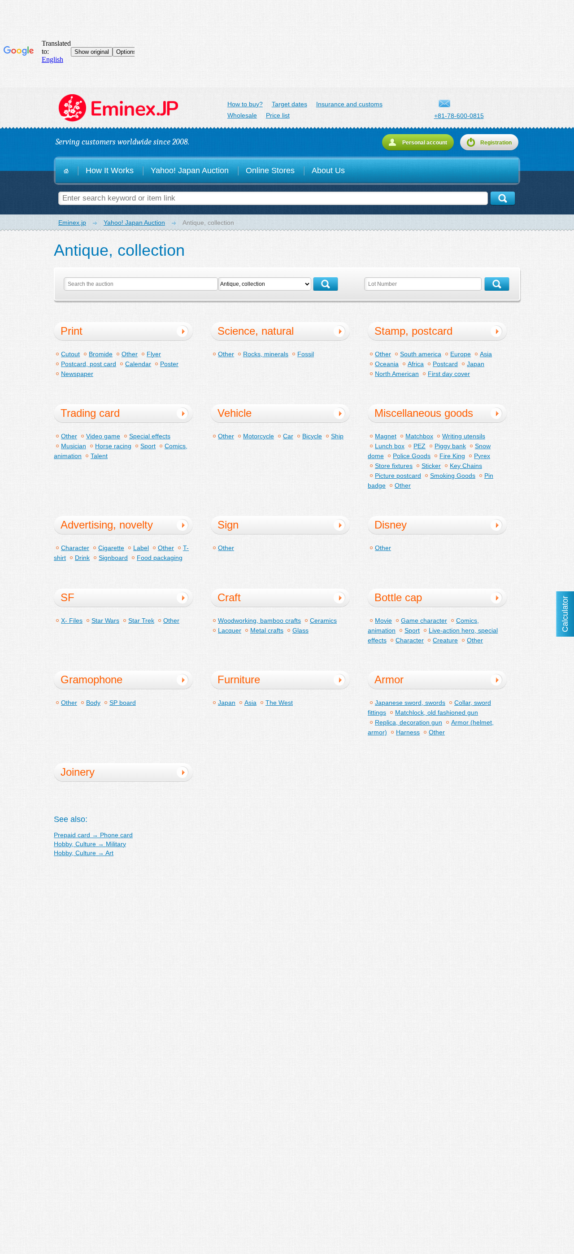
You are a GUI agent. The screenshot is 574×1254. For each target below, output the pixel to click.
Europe (460, 354)
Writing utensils (463, 436)
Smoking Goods (452, 475)
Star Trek (141, 620)
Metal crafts (266, 630)
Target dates (289, 104)
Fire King (452, 455)
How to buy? (245, 104)
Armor (389, 679)
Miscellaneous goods (423, 413)
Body (93, 702)
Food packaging (160, 557)
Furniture (238, 679)
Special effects (149, 436)
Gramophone (91, 679)
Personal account (424, 143)
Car (288, 436)
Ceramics (323, 620)
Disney (390, 525)
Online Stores (270, 170)
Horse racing (113, 446)
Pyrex (482, 455)
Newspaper (77, 373)
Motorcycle (258, 436)
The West (279, 702)
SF (67, 597)
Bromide (101, 354)
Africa (416, 363)
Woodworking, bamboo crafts (259, 620)
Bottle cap (398, 597)
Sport (148, 446)
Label (141, 547)
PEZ (419, 446)
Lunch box (389, 446)
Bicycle (312, 436)
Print (72, 331)
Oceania (387, 363)
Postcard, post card (88, 363)
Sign (228, 525)
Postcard (445, 363)
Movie (383, 620)
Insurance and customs (349, 104)
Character (75, 547)
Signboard (113, 557)
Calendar (138, 363)
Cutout (70, 354)
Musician (73, 446)
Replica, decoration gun (408, 722)
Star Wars (105, 620)
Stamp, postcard (413, 331)
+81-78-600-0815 (459, 115)
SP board (122, 702)
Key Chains (466, 465)
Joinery (78, 772)
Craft (229, 597)
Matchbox (419, 436)
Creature (445, 640)
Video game (103, 436)
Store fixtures (394, 465)
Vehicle (234, 413)
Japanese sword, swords (410, 702)
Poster (169, 363)
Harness (408, 732)
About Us (328, 170)
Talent (99, 455)
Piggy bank (450, 446)
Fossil (305, 354)
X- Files (72, 620)
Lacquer (229, 630)
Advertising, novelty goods (107, 526)
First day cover (449, 373)
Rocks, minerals (265, 354)
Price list (278, 115)
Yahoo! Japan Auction (190, 170)
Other (130, 354)
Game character (424, 620)
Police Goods (411, 455)
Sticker (431, 465)
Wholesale (242, 115)
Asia (486, 354)
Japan (475, 363)
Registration (496, 143)
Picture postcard (398, 475)
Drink (82, 557)
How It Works (110, 170)
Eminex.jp (118, 108)
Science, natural (255, 331)
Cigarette (111, 547)
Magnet (385, 436)
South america (420, 354)
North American (397, 373)
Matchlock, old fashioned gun (436, 712)
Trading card (90, 413)
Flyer (154, 354)
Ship (337, 436)
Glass (300, 630)
